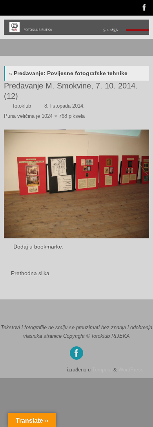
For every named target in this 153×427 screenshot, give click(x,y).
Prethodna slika (30, 273)
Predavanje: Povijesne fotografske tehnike (68, 73)
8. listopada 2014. (64, 106)
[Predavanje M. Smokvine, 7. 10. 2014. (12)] (76, 184)
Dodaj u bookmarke (37, 246)
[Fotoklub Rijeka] (143, 7)
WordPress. (131, 370)
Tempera (102, 370)
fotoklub (22, 106)
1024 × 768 (54, 116)
